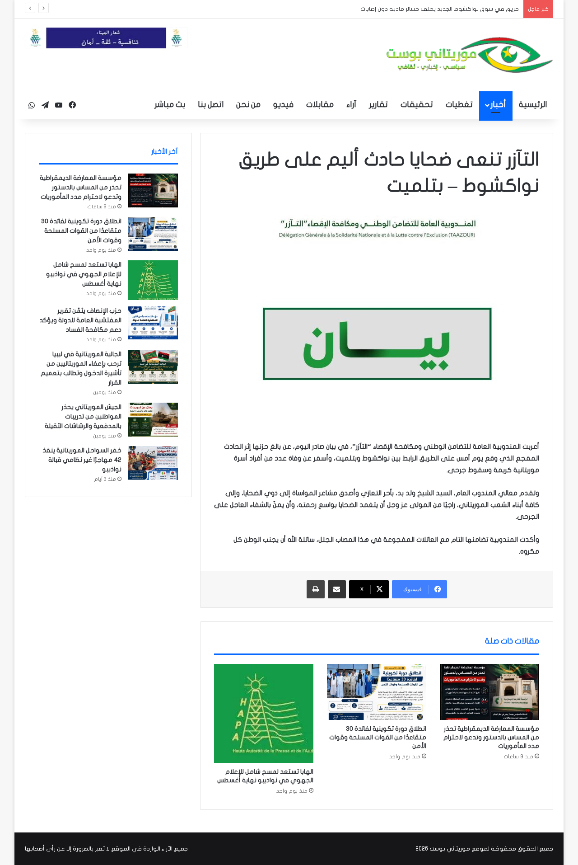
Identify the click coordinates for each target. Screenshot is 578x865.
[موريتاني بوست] (469, 55)
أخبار (498, 104)
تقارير (378, 104)
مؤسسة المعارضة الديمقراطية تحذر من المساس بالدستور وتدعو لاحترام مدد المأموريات (491, 737)
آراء (351, 104)
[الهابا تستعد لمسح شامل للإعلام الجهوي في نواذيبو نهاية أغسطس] (263, 713)
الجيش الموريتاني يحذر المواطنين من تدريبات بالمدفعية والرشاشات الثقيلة (83, 416)
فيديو (283, 104)
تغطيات (459, 104)
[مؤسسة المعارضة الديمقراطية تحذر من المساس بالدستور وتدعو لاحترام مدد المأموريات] (489, 692)
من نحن (248, 104)
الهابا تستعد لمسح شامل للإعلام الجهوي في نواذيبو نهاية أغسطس (83, 274)
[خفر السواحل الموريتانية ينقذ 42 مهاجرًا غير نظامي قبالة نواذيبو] (153, 463)
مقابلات (320, 104)
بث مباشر (169, 104)
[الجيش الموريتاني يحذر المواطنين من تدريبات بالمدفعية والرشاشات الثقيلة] (153, 420)
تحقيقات (417, 104)
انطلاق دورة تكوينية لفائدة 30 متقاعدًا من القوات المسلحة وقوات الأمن (377, 737)
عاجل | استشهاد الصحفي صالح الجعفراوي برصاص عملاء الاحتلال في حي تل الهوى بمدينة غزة (394, 9)
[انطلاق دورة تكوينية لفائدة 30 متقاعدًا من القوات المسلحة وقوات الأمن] (376, 692)
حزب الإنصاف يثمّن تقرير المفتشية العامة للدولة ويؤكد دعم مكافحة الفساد (80, 320)
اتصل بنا (211, 104)
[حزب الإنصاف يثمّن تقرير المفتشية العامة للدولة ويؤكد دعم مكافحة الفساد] (153, 323)
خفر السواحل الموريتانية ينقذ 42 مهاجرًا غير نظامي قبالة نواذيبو (81, 460)
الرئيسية (533, 104)
